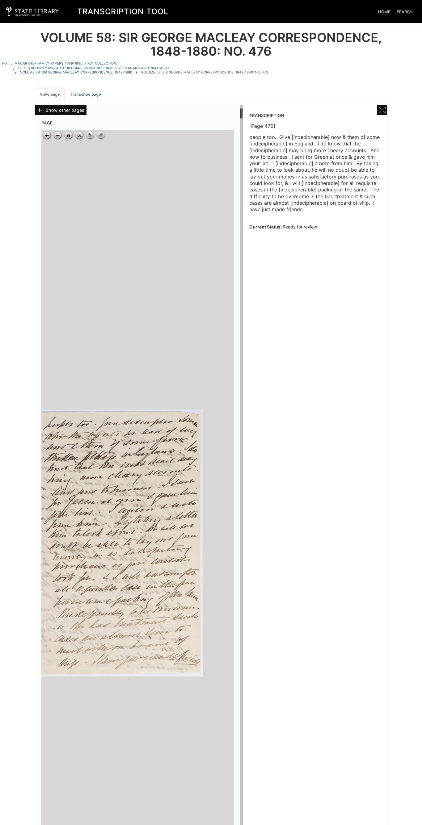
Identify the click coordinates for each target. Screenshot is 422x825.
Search (405, 11)
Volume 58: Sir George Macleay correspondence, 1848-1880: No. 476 (204, 72)
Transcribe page (85, 94)
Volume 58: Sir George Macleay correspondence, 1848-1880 (76, 72)
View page (52, 94)
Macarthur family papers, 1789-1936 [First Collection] (66, 63)
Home (384, 11)
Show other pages (65, 110)
